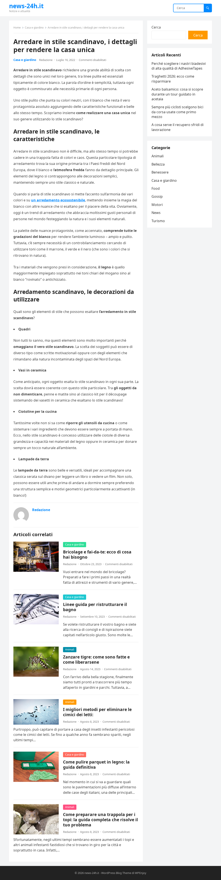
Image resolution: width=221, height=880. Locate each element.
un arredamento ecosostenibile (58, 200)
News (156, 212)
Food (156, 188)
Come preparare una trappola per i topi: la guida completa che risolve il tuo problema (100, 819)
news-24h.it (26, 6)
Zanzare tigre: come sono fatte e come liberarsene (96, 659)
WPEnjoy (140, 873)
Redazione (45, 60)
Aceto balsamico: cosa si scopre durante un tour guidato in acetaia (177, 94)
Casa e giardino (34, 27)
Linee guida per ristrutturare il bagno (95, 606)
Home (17, 27)
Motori (157, 204)
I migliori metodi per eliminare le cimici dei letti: (97, 711)
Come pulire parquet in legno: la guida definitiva (96, 764)
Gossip (157, 196)
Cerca (156, 27)
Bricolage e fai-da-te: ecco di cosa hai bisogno (97, 554)
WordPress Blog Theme (116, 873)
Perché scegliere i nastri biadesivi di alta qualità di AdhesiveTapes (179, 66)
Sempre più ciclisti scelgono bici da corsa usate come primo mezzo (177, 112)
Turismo (158, 220)
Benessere (160, 172)
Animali (69, 649)
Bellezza (158, 164)
